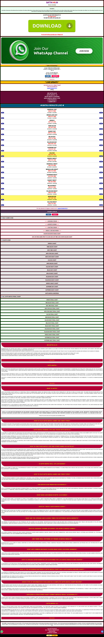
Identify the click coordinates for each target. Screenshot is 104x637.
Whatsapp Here (52, 79)
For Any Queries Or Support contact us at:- (52, 208)
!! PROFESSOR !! (52, 100)
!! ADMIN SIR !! (52, 101)
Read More (52, 360)
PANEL (101, 112)
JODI (2, 112)
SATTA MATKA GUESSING (52, 96)
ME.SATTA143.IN (52, 93)
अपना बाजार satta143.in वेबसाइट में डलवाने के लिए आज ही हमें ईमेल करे (52, 86)
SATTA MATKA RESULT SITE (52, 98)
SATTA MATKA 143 (52, 95)
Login (47, 76)
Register (55, 76)
